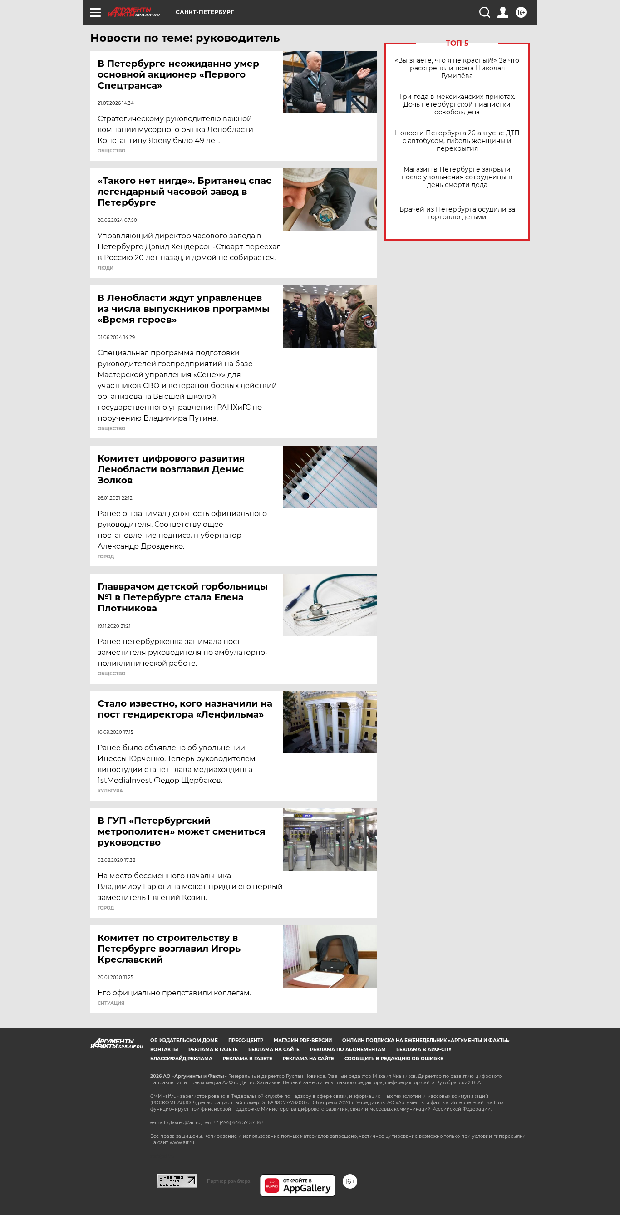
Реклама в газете (213, 1050)
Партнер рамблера (228, 1181)
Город (106, 557)
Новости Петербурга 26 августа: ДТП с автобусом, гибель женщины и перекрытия (457, 140)
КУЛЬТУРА (110, 791)
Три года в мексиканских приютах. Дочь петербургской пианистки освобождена (457, 104)
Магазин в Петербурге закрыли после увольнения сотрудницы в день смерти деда (457, 177)
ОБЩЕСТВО (111, 151)
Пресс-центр (245, 1040)
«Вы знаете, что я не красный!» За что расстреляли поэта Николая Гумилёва (457, 68)
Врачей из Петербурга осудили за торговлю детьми (457, 213)
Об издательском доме (184, 1040)
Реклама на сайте (274, 1050)
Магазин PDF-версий (303, 1040)
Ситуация (111, 1003)
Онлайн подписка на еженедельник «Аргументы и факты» (426, 1040)
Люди (105, 268)
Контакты (164, 1050)
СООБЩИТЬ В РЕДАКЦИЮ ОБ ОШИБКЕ (393, 1059)
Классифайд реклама (181, 1059)
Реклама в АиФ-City (424, 1050)
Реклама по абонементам (348, 1050)
